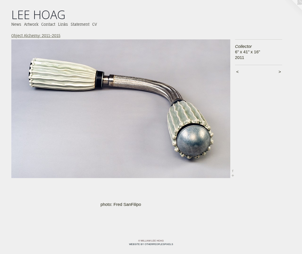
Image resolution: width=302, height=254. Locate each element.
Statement (80, 24)
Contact (48, 24)
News (16, 24)
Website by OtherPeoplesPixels (151, 244)
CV (94, 24)
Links (63, 24)
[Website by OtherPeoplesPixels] (292, 9)
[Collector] (120, 108)
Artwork (31, 24)
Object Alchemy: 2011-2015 (35, 35)
